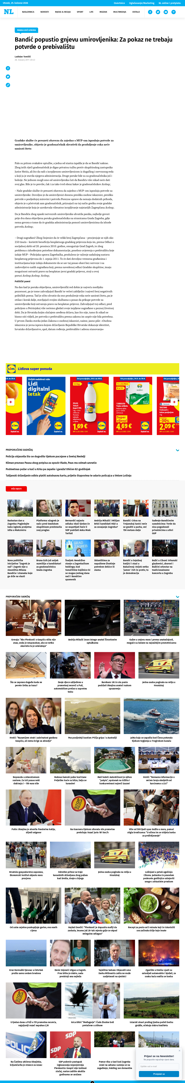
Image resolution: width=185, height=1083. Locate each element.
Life (91, 12)
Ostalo (136, 12)
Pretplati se (159, 1074)
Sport (80, 12)
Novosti (44, 12)
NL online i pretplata (170, 3)
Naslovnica (28, 12)
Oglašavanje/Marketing (141, 3)
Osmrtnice (119, 3)
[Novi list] (8, 11)
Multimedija (119, 12)
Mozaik (103, 12)
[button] (174, 402)
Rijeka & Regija (63, 12)
